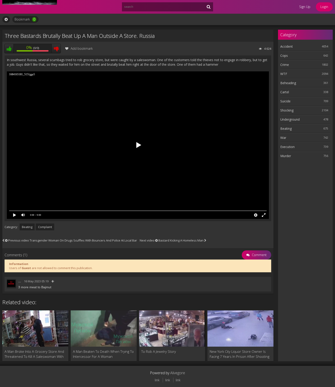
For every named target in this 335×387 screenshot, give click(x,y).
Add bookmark (82, 48)
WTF (283, 74)
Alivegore (177, 372)
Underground (290, 119)
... (19, 281)
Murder (285, 156)
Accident (286, 46)
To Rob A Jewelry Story (158, 351)
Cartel (284, 92)
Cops (284, 55)
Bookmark (25, 19)
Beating (27, 227)
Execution (287, 147)
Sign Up (304, 7)
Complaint (45, 227)
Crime (284, 64)
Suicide (285, 101)
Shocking (287, 110)
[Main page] (29, 7)
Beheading (288, 83)
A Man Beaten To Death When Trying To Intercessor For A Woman (103, 354)
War (283, 137)
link (157, 380)
